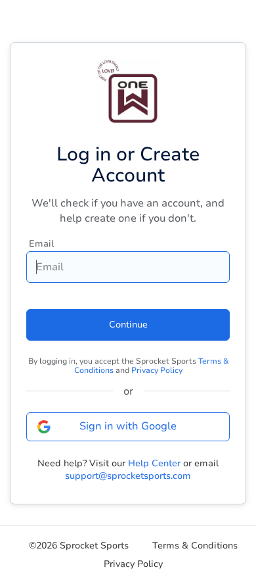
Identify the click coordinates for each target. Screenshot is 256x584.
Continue (128, 324)
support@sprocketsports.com (128, 476)
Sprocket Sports (94, 546)
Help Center (154, 463)
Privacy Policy (156, 370)
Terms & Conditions (195, 546)
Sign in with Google (128, 426)
